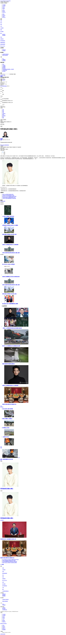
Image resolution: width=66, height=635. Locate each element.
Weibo (3, 625)
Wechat (3, 14)
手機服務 (3, 59)
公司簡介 (3, 65)
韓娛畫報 (3, 35)
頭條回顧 (3, 578)
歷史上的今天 (4, 580)
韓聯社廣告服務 (5, 55)
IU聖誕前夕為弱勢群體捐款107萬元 (8, 195)
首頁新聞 (1, 520)
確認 (1, 126)
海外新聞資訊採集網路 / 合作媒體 (8, 69)
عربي (3, 619)
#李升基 (1, 75)
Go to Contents (2, 0)
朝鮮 (1, 29)
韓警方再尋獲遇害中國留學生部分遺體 (8, 560)
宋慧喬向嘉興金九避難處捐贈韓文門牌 (8, 197)
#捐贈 (4, 75)
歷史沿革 (3, 68)
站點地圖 (3, 60)
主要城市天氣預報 (5, 54)
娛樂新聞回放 (2, 42)
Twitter (3, 16)
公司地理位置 (4, 70)
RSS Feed (3, 17)
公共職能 (3, 66)
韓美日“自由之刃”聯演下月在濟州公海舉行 (9, 562)
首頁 (3, 64)
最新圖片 (3, 34)
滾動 (1, 20)
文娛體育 (3, 113)
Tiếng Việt (4, 621)
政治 (1, 22)
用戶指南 (3, 71)
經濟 (1, 24)
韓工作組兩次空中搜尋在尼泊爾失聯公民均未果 (10, 559)
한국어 (3, 616)
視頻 (1, 37)
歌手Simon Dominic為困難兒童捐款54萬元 (9, 196)
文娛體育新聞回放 (5, 591)
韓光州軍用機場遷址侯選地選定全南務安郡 (9, 561)
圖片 (1, 33)
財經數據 (3, 50)
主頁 (1, 564)
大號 (4, 154)
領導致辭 (3, 67)
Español (3, 620)
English (3, 617)
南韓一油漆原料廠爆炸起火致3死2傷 (6, 459)
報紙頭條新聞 (2, 44)
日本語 (3, 618)
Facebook (3, 15)
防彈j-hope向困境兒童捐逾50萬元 (8, 194)
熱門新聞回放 (2, 40)
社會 (1, 26)
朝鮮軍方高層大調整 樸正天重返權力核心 (7, 557)
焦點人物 (3, 49)
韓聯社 (1, 76)
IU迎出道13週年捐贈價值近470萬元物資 (9, 198)
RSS (3, 58)
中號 (4, 153)
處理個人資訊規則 (3, 623)
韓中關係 (1, 31)
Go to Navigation (8, 0)
